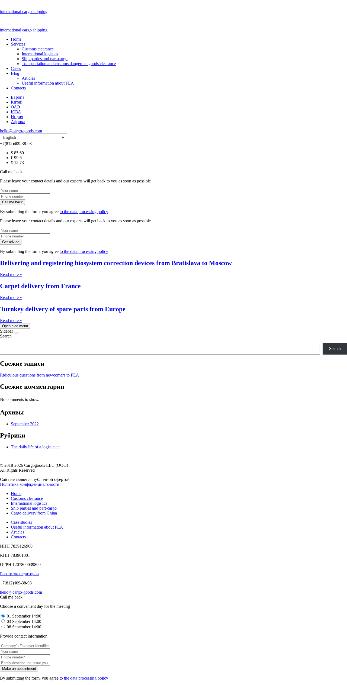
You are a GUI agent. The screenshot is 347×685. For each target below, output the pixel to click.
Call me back (12, 202)
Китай (17, 102)
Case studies (21, 522)
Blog (15, 73)
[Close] (16, 332)
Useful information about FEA (48, 83)
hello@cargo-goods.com (21, 130)
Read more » (11, 274)
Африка (18, 121)
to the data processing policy (84, 211)
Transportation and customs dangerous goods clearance (69, 63)
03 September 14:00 (24, 621)
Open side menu (15, 326)
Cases (16, 68)
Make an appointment (19, 669)
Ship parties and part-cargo (45, 58)
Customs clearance (38, 49)
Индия (17, 116)
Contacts (18, 88)
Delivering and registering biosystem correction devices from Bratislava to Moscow (116, 262)
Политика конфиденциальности (29, 484)
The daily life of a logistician (35, 447)
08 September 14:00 (24, 627)
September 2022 (25, 424)
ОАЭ (15, 107)
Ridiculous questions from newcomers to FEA (39, 375)
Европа (17, 97)
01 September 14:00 (24, 616)
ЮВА (16, 112)
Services (18, 44)
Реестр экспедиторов (19, 573)
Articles (28, 78)
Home (16, 39)
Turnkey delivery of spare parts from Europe (63, 309)
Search (6, 336)
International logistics (40, 54)
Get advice (10, 242)
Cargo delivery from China (34, 513)
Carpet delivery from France (40, 286)
